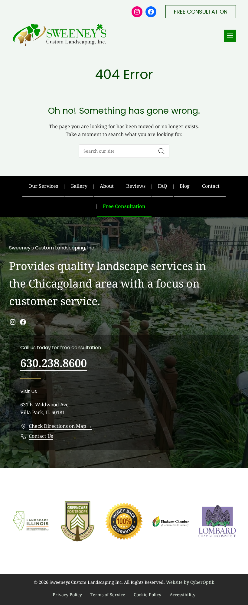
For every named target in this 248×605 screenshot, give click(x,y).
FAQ (162, 186)
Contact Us (41, 436)
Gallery (78, 186)
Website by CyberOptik (190, 582)
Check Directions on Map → (60, 426)
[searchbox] (124, 151)
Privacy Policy (67, 594)
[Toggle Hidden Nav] (230, 35)
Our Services (43, 186)
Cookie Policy (147, 594)
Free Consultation (124, 206)
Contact (211, 186)
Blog (185, 186)
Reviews (135, 186)
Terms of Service (107, 594)
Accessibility (182, 594)
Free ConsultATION (200, 11)
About (107, 186)
